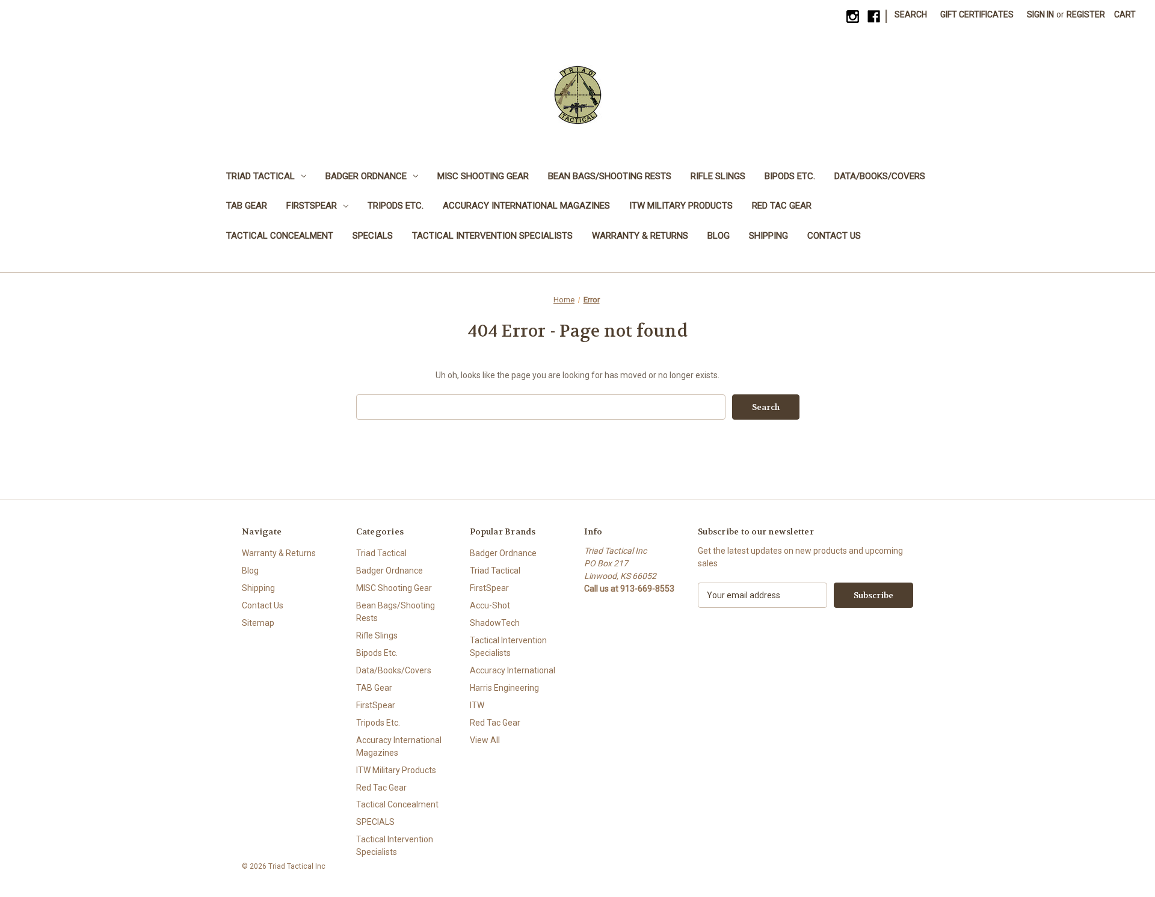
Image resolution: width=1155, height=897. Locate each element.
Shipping (768, 235)
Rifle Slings (718, 176)
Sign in (1040, 14)
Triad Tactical (260, 176)
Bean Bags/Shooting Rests (609, 176)
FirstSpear (311, 205)
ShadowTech (495, 623)
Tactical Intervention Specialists (492, 235)
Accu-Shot (490, 605)
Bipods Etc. (790, 176)
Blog (718, 235)
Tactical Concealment (279, 235)
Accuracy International (512, 670)
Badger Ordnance (366, 176)
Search (911, 14)
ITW (477, 705)
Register (1086, 14)
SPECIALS (373, 235)
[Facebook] (873, 16)
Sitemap (258, 623)
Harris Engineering (504, 688)
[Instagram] (852, 16)
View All (485, 740)
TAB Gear (246, 205)
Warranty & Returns (640, 235)
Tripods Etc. (396, 205)
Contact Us (834, 235)
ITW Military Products (681, 205)
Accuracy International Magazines (526, 205)
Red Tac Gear (782, 205)
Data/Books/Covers (879, 176)
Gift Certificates (977, 14)
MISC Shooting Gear (483, 176)
